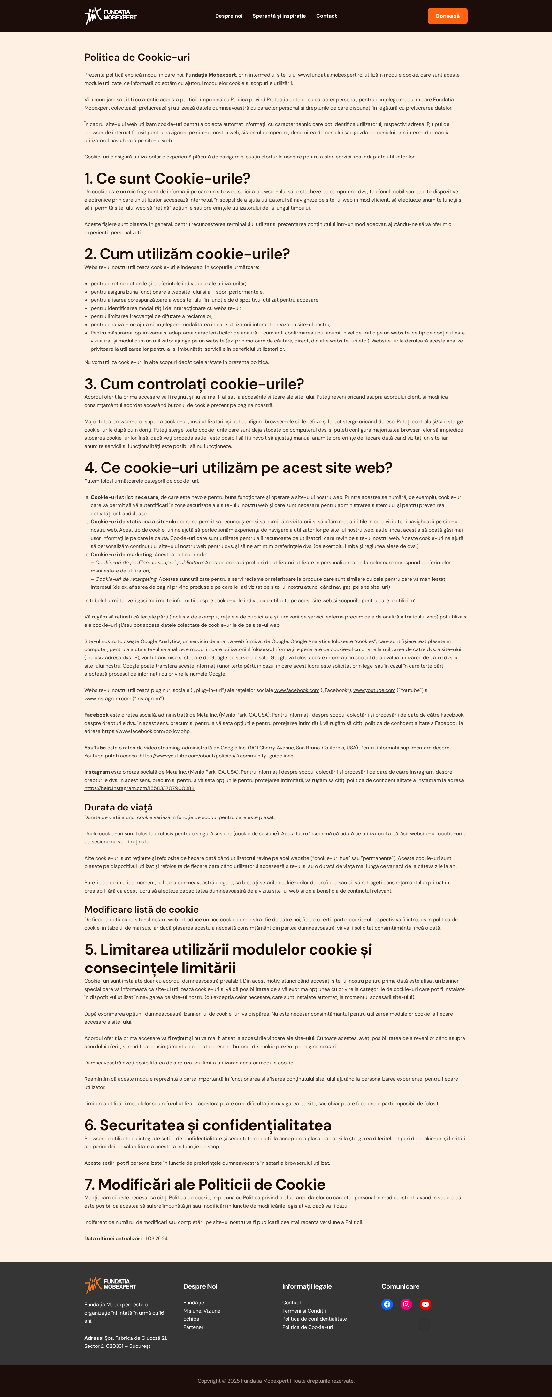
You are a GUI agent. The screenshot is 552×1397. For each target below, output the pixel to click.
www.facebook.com (296, 690)
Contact (326, 15)
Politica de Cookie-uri (307, 1327)
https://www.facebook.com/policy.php (146, 731)
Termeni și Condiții (304, 1311)
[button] (448, 16)
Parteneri (194, 1327)
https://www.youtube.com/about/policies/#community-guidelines (216, 755)
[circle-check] (425, 1324)
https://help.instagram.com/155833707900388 (139, 788)
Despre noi (228, 15)
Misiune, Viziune (201, 1311)
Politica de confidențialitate (314, 1319)
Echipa (191, 1319)
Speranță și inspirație (279, 15)
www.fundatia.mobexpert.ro (330, 75)
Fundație (193, 1302)
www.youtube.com (374, 690)
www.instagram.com (107, 698)
